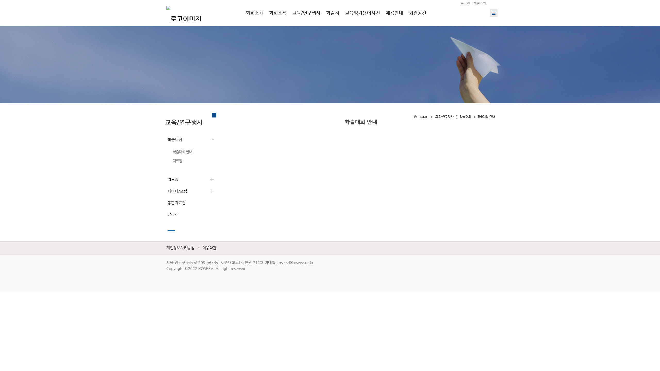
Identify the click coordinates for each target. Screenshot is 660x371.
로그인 (465, 3)
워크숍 (173, 179)
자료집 (177, 161)
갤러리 (173, 214)
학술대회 (175, 139)
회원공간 (417, 12)
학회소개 (254, 12)
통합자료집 (177, 202)
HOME (423, 117)
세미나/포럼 (177, 191)
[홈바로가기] (183, 13)
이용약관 (209, 248)
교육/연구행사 (306, 12)
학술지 (332, 12)
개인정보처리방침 (180, 248)
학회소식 (278, 12)
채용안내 (394, 12)
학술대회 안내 (182, 152)
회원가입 (480, 3)
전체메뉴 (494, 13)
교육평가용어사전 (362, 12)
